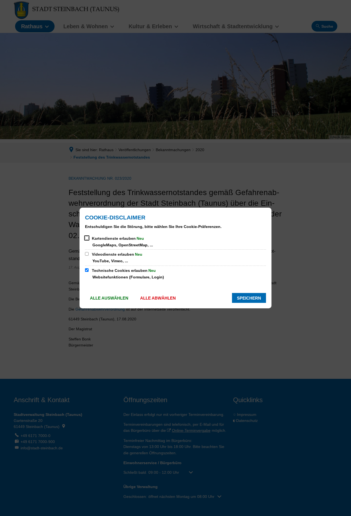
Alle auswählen (109, 298)
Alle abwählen (158, 298)
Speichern (249, 298)
